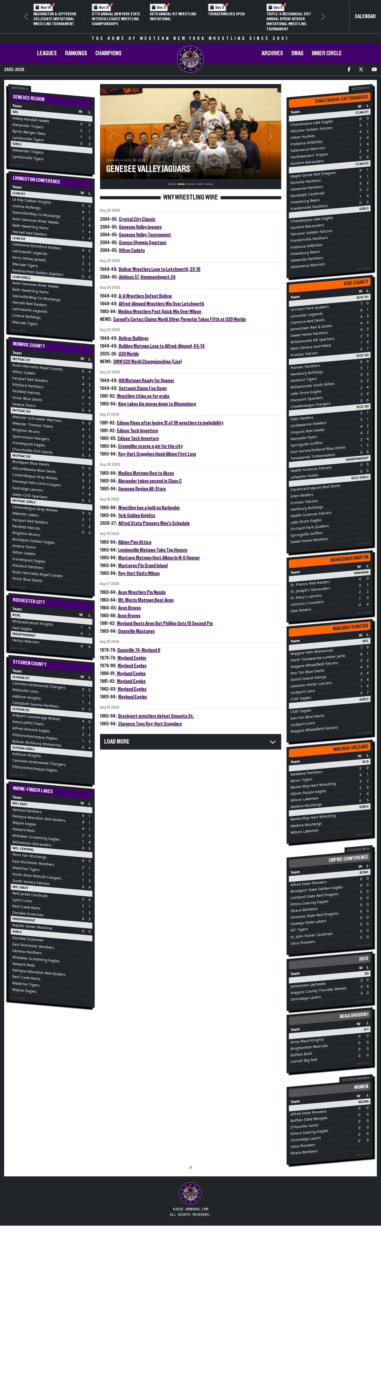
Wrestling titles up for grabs (143, 396)
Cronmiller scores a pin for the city (150, 446)
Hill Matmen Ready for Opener (146, 380)
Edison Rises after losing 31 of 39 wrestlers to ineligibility (170, 423)
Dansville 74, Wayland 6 (138, 650)
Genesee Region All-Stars (142, 488)
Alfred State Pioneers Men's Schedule (154, 523)
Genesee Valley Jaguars (140, 227)
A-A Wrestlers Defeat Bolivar (145, 296)
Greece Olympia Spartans (142, 242)
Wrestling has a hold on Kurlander (149, 507)
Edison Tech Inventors (137, 430)
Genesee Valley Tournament (145, 234)
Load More (117, 742)
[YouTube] (374, 70)
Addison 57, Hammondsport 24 (147, 277)
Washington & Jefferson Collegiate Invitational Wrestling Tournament (54, 19)
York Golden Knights (136, 515)
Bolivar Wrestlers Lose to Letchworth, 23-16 (159, 269)
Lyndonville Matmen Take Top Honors (152, 550)
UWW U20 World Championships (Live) (147, 361)
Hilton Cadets (132, 250)
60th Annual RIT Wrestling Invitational (173, 16)
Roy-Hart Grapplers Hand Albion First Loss (157, 454)
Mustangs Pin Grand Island (143, 565)
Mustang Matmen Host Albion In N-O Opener (159, 557)
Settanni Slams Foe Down (143, 388)
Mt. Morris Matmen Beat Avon (146, 600)
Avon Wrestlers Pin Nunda (142, 592)
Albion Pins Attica (134, 542)
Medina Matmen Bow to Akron (146, 473)
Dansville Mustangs (136, 631)
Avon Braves (129, 607)
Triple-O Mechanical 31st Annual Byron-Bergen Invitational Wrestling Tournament (288, 21)
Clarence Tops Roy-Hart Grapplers (150, 723)
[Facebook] (349, 70)
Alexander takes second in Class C (150, 481)
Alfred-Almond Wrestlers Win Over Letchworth (161, 303)
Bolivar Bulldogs (134, 338)
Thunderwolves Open (226, 14)
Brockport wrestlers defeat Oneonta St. (156, 716)
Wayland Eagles (131, 658)
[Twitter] (361, 70)
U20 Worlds (128, 353)
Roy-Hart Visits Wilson (139, 573)
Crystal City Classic (137, 219)
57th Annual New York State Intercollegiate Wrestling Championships (116, 19)
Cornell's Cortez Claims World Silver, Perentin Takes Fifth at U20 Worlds (179, 319)
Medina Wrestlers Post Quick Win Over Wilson (159, 311)
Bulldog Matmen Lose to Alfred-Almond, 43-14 (162, 346)
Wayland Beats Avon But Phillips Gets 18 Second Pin (165, 623)
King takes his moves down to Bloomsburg (157, 404)
